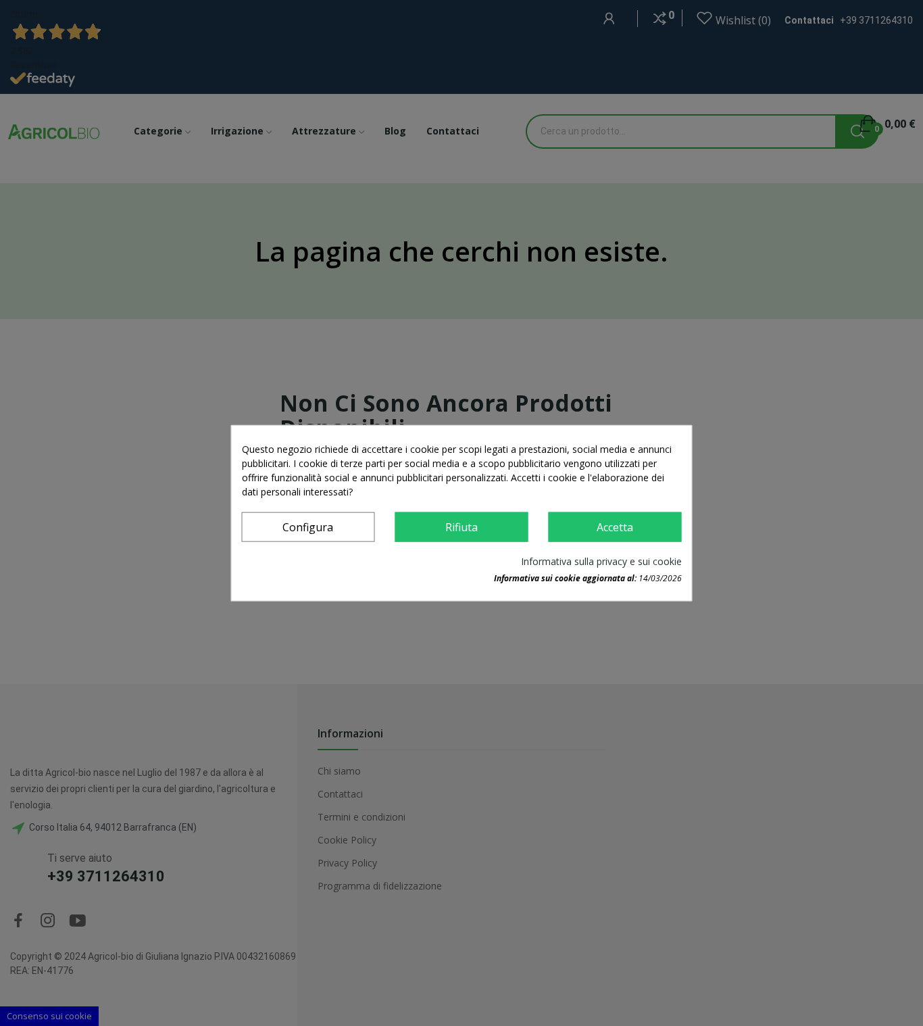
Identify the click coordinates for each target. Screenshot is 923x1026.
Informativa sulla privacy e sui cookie (601, 560)
